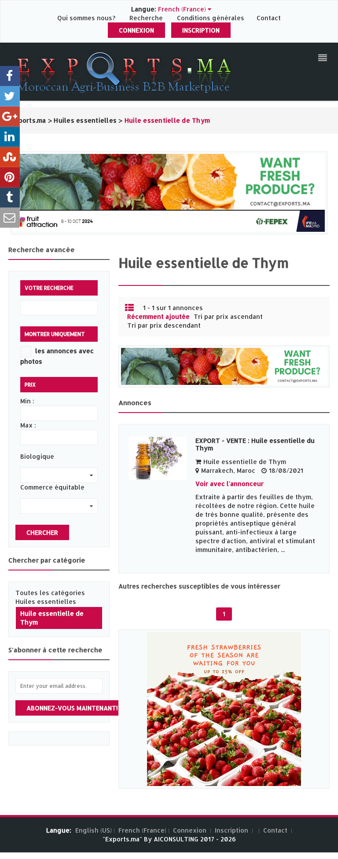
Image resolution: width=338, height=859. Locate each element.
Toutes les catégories (50, 592)
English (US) (93, 830)
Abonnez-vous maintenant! (72, 708)
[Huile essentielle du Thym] (158, 458)
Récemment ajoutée (158, 316)
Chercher (42, 532)
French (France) (142, 830)
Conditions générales (211, 18)
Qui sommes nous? (87, 18)
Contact (269, 18)
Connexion (136, 30)
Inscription (201, 30)
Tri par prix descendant (164, 325)
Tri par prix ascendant (228, 316)
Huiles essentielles (45, 601)
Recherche (146, 18)
